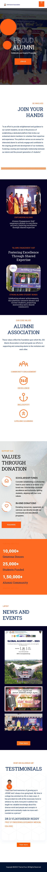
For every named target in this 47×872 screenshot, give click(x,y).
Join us (23, 61)
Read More (11, 525)
